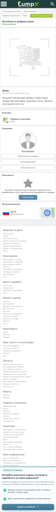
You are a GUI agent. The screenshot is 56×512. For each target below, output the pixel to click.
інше (5, 356)
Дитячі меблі (8, 304)
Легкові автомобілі (11, 437)
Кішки (5, 409)
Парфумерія (8, 288)
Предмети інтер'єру (11, 243)
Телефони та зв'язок (11, 272)
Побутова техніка (10, 238)
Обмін (5, 332)
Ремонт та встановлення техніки (17, 377)
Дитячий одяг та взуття (13, 306)
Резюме (6, 398)
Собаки (6, 416)
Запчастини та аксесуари (14, 432)
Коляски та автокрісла (12, 314)
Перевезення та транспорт (14, 374)
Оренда (6, 335)
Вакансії (6, 395)
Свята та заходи (10, 379)
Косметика (7, 285)
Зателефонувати (28, 162)
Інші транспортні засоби (13, 449)
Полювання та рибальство (14, 463)
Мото (5, 440)
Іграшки (6, 301)
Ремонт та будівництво (13, 248)
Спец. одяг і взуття (11, 348)
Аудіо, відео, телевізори (13, 262)
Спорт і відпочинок (11, 465)
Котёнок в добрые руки (41, 16)
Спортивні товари (10, 316)
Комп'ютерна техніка (12, 264)
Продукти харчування (12, 246)
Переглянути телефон (28, 156)
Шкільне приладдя (11, 319)
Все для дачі (8, 234)
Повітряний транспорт (12, 442)
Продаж (6, 337)
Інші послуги (8, 387)
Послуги (6, 267)
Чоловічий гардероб (11, 351)
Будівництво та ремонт (13, 364)
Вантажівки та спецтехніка (14, 430)
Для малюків (8, 309)
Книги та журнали (10, 458)
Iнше (5, 251)
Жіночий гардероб (11, 346)
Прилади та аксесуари (12, 290)
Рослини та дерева (11, 414)
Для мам (6, 311)
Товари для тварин (11, 419)
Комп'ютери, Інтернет (12, 369)
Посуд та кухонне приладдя (15, 241)
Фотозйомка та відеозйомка (15, 382)
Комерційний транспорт (13, 435)
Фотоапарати (8, 274)
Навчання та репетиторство (15, 372)
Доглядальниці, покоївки (13, 367)
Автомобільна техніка (12, 260)
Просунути (28, 197)
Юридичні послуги (11, 384)
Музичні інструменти (12, 460)
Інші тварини (8, 421)
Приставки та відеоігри (13, 269)
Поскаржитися (28, 168)
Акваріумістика (9, 406)
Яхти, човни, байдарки (12, 447)
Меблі (5, 236)
